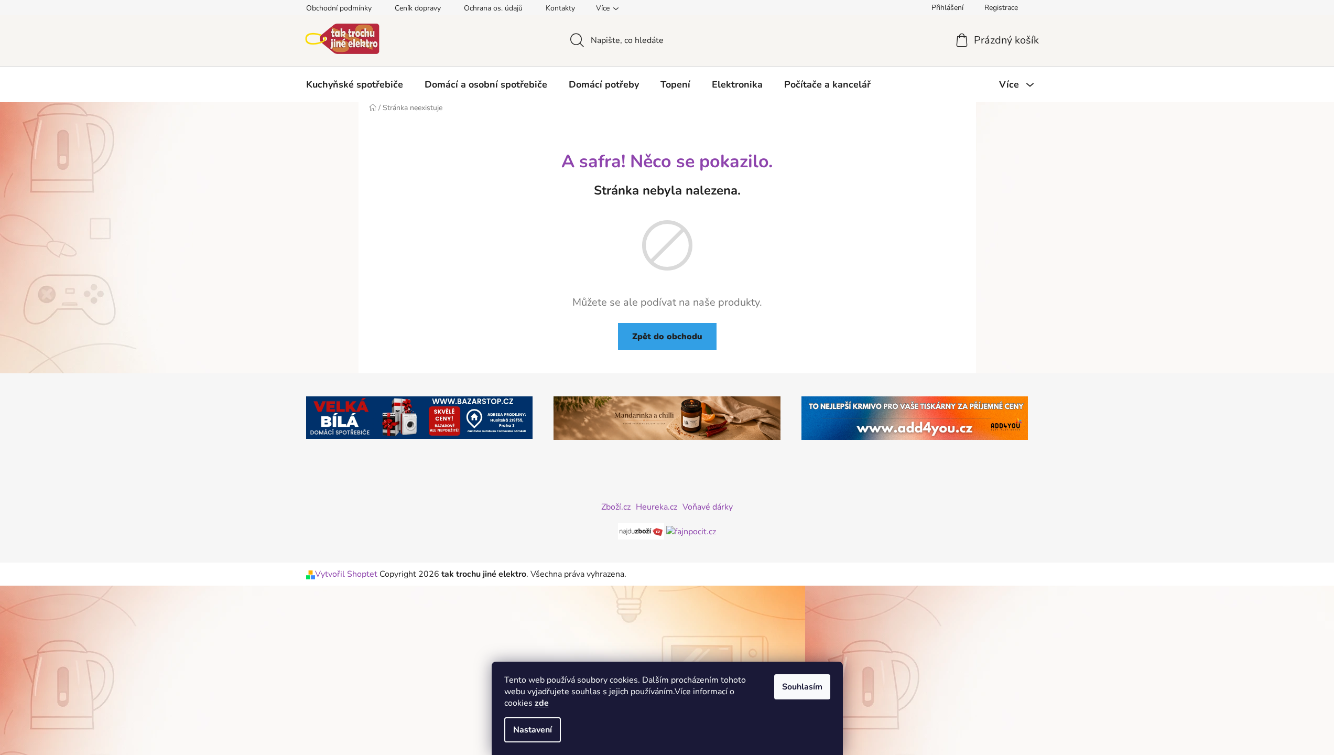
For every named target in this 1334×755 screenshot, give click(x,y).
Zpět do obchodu (667, 336)
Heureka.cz (656, 507)
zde (542, 703)
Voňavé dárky (707, 507)
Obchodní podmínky (339, 8)
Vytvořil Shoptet (346, 574)
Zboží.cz (616, 507)
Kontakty (560, 8)
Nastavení (532, 730)
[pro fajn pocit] (691, 530)
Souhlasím (802, 687)
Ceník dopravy (418, 8)
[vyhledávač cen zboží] (642, 530)
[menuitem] (355, 84)
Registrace (1001, 8)
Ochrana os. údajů (493, 8)
